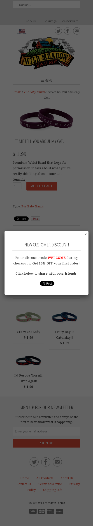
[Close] (85, 234)
